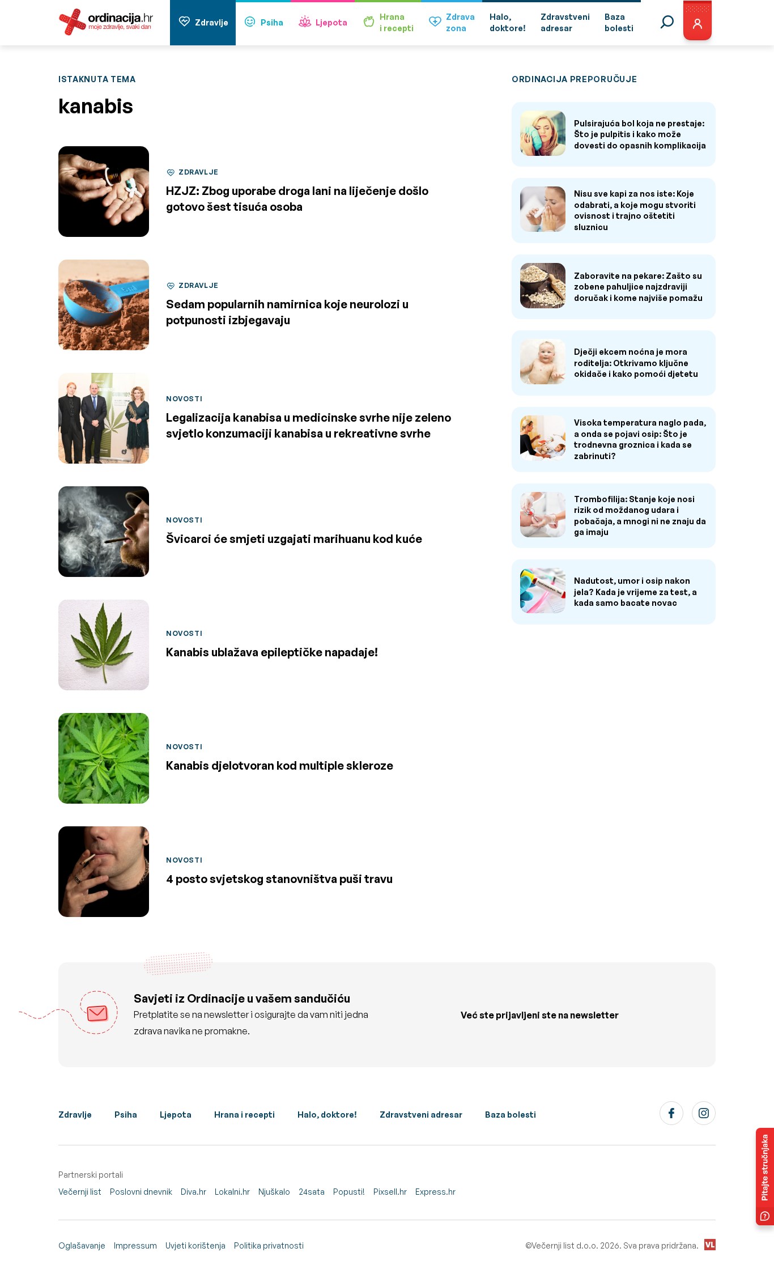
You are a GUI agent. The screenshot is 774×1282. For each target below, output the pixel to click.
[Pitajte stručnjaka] (765, 1176)
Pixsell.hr (390, 1191)
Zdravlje (211, 22)
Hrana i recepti (244, 1114)
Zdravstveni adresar (421, 1114)
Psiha (272, 22)
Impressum (135, 1245)
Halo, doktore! (327, 1114)
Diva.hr (193, 1191)
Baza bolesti (510, 1114)
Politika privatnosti (269, 1245)
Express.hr (435, 1191)
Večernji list (79, 1191)
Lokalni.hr (232, 1191)
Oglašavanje (81, 1245)
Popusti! (349, 1191)
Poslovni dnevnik (141, 1191)
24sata (312, 1191)
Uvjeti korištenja (195, 1245)
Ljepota (331, 22)
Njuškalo (274, 1191)
